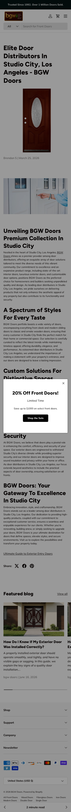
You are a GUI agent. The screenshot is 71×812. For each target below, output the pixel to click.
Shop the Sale (36, 418)
